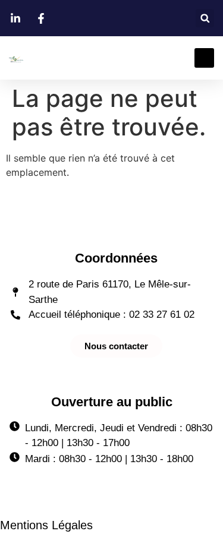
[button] (205, 18)
